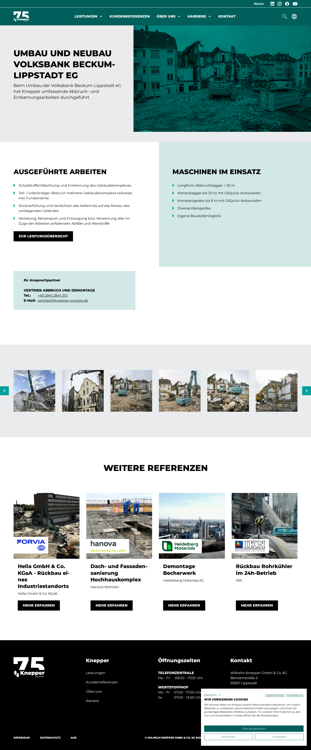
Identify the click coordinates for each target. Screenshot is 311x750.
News (259, 4)
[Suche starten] (285, 16)
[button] (212, 695)
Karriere (197, 16)
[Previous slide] (4, 390)
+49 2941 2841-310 (53, 295)
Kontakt (227, 16)
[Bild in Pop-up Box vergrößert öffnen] (34, 391)
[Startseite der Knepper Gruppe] (21, 16)
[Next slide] (306, 390)
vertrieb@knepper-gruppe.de (62, 301)
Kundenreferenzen (130, 16)
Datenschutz (50, 737)
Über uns (166, 16)
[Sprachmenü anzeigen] (294, 16)
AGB (73, 737)
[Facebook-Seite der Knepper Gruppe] (287, 4)
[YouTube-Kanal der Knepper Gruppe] (295, 4)
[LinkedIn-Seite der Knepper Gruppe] (272, 4)
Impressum (22, 737)
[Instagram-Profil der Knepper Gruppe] (280, 4)
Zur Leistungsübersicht (43, 236)
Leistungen (85, 16)
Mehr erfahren (39, 605)
